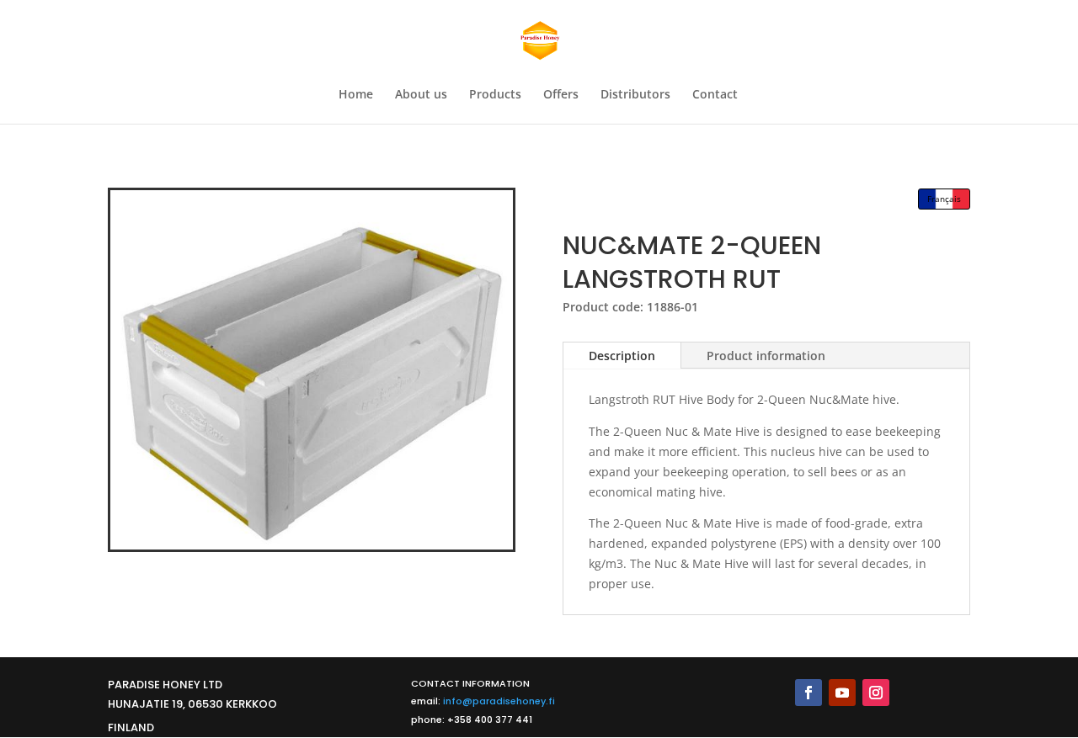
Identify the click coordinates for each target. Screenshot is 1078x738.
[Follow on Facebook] (808, 692)
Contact (715, 95)
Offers (561, 95)
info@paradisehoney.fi (499, 701)
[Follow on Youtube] (842, 692)
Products (495, 95)
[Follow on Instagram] (875, 692)
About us (421, 95)
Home (356, 95)
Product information (766, 356)
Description (622, 356)
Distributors (635, 95)
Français (944, 198)
